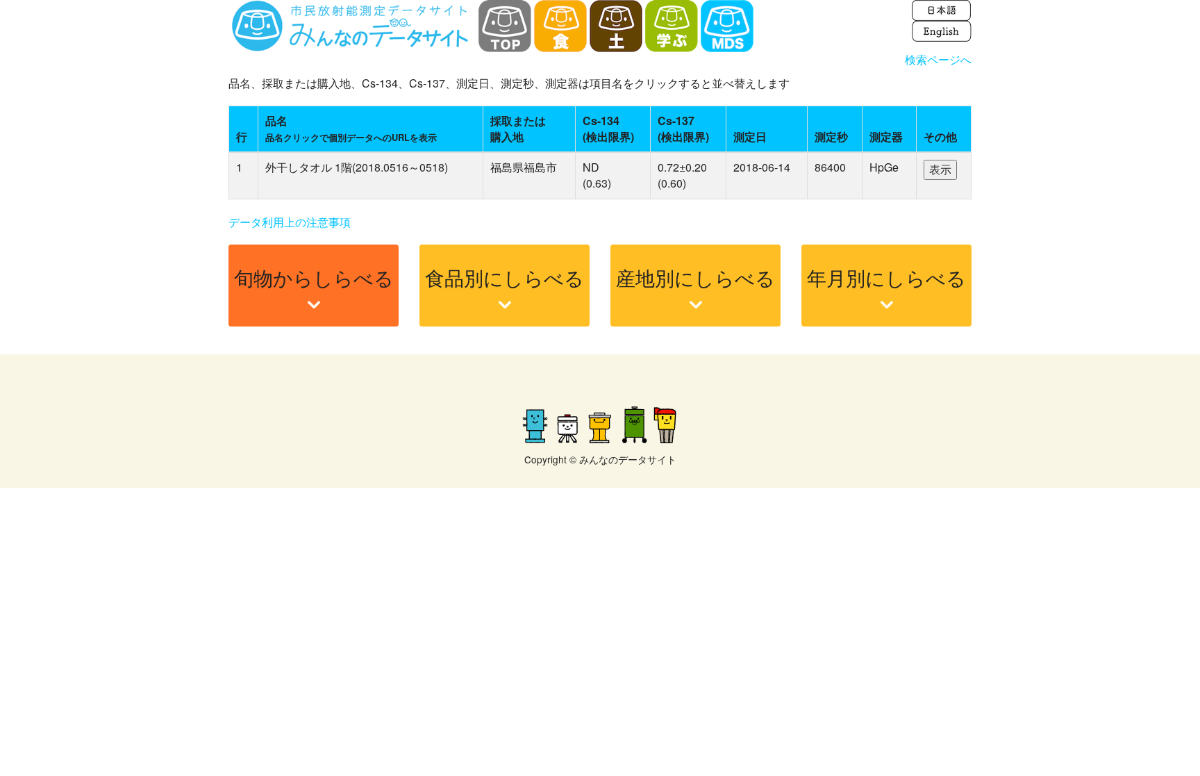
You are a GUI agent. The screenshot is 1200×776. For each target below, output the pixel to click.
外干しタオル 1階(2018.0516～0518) (356, 167)
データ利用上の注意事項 (289, 222)
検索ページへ (938, 59)
